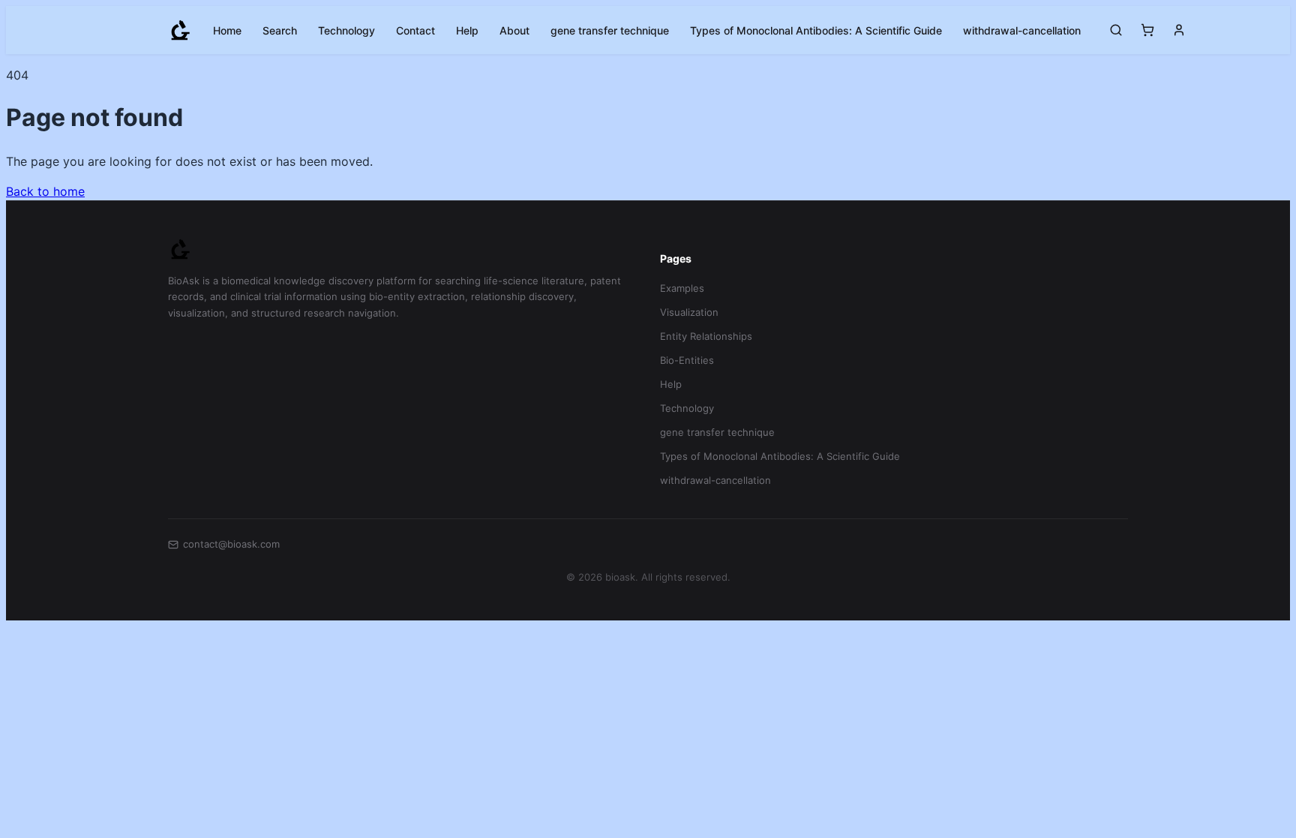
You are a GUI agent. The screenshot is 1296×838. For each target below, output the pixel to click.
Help (467, 30)
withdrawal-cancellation (1022, 30)
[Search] (1116, 30)
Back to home (45, 191)
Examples (682, 288)
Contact (415, 30)
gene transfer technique (609, 30)
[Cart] (1147, 30)
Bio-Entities (687, 360)
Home (227, 30)
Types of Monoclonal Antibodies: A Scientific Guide (816, 30)
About (515, 30)
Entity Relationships (706, 336)
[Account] (1179, 30)
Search (279, 30)
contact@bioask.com (231, 544)
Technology (346, 30)
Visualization (689, 312)
